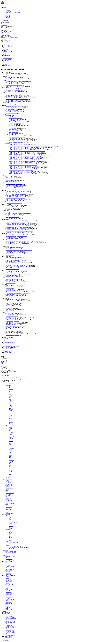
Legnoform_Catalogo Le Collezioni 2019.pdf (16, 234)
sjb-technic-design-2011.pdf (12, 321)
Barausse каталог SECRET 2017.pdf (14, 101)
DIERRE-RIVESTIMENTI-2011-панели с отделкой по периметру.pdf (25, 162)
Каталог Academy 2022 (11, 73)
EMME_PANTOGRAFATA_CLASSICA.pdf (16, 317)
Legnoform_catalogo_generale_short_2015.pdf (16, 236)
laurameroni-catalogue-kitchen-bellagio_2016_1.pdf (17, 223)
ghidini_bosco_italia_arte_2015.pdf (14, 203)
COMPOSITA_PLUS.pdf (12, 314)
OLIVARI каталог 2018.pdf (12, 269)
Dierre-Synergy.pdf (13, 119)
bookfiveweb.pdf (10, 279)
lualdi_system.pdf (10, 255)
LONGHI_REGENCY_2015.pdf (13, 243)
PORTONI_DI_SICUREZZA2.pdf (14, 319)
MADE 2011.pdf (10, 288)
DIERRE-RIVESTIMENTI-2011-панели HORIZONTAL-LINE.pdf (24, 149)
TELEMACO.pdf (10, 327)
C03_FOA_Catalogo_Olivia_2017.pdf (15, 195)
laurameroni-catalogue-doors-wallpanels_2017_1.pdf (18, 222)
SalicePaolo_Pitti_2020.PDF (12, 299)
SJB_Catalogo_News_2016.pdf (13, 322)
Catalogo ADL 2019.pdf (11, 77)
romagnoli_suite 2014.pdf (12, 295)
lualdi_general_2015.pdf (11, 251)
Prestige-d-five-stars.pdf (14, 125)
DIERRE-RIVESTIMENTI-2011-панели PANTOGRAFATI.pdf (24, 152)
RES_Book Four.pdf (10, 283)
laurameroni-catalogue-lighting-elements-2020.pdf (17, 225)
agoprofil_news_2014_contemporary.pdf (15, 85)
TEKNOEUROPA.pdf (11, 326)
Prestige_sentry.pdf (13, 132)
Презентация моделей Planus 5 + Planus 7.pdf (17, 333)
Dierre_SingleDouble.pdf (14, 121)
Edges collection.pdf (10, 247)
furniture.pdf (9, 110)
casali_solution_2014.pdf (11, 107)
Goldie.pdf (8, 307)
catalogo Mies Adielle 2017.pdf (13, 78)
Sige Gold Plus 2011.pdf (11, 310)
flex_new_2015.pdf (10, 187)
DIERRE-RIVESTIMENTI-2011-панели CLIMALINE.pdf (22, 148)
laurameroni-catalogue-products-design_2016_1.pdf (17, 228)
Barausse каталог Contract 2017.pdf (14, 100)
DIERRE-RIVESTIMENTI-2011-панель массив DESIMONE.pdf (24, 167)
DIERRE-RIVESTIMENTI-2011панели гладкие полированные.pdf (25, 172)
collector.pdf (9, 304)
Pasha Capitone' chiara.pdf (12, 289)
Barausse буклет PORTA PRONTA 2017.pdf (16, 97)
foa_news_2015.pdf (10, 200)
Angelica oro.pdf (10, 286)
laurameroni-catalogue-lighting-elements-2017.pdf (17, 224)
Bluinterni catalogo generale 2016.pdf (14, 104)
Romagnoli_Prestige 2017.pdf (13, 294)
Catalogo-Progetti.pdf (11, 214)
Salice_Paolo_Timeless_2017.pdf (13, 300)
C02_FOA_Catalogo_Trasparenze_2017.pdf (16, 194)
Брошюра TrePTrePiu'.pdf (12, 330)
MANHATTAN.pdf (10, 218)
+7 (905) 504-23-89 (5, 32)
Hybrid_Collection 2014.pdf (12, 113)
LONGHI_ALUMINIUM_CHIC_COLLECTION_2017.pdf (20, 241)
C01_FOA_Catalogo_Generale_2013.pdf (15, 191)
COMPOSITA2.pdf (10, 313)
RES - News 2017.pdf (11, 280)
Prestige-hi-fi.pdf (13, 127)
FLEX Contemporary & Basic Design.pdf (15, 184)
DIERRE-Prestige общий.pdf (15, 118)
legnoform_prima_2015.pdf (12, 238)
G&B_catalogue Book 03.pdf (12, 205)
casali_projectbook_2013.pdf (12, 106)
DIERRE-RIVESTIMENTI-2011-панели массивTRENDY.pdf (23, 161)
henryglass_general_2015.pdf (12, 217)
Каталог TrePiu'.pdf (10, 332)
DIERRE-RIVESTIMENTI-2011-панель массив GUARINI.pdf (23, 168)
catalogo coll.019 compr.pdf (12, 271)
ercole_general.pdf (10, 177)
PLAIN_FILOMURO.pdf (12, 318)
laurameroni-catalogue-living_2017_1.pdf (15, 227)
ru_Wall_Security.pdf (14, 133)
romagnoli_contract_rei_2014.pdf (13, 293)
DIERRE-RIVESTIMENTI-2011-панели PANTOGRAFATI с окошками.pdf (27, 151)
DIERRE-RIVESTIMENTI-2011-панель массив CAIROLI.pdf (23, 166)
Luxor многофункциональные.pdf (17, 138)
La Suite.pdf (9, 308)
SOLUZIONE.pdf (10, 324)
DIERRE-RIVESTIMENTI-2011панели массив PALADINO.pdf (24, 173)
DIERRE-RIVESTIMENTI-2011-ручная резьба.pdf (21, 170)
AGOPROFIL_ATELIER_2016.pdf (14, 82)
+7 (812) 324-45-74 (5, 41)
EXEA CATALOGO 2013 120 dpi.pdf (15, 86)
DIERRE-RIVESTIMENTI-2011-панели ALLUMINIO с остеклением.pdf (26, 147)
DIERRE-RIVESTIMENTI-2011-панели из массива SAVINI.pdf (24, 158)
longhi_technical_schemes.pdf (13, 245)
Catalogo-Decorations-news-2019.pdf (14, 213)
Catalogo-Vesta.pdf (10, 215)
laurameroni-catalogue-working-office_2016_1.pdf (17, 229)
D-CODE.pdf (12, 116)
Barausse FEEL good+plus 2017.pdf (14, 96)
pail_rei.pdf (8, 275)
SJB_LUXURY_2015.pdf (12, 323)
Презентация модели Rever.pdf (13, 335)
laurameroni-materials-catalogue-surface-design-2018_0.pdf (19, 231)
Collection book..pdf (10, 109)
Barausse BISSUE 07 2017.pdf (13, 95)
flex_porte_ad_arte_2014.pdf (12, 189)
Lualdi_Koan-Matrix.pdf (11, 253)
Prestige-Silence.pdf (13, 128)
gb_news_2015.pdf (10, 208)
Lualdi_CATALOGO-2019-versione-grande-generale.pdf (19, 250)
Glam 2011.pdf (9, 305)
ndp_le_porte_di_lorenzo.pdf (12, 260)
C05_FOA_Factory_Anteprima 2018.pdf (15, 198)
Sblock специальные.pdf (15, 142)
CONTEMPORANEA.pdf (12, 316)
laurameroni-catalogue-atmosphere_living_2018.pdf (17, 220)
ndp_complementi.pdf (11, 257)
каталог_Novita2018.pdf (12, 297)
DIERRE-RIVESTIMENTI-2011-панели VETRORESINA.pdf (23, 153)
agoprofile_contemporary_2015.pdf (14, 81)
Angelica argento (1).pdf (11, 285)
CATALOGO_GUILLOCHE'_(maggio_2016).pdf (17, 266)
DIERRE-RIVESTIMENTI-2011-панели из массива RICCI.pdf (24, 157)
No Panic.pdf (12, 123)
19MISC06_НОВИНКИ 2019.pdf (14, 94)
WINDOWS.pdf (10, 181)
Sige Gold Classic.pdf (11, 309)
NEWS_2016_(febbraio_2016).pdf (14, 267)
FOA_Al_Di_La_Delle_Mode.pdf (14, 199)
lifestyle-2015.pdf (10, 209)
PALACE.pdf (12, 124)
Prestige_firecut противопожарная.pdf (18, 140)
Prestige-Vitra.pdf (13, 129)
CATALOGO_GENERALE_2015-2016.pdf (16, 265)
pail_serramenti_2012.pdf (12, 276)
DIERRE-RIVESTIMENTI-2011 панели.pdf (19, 144)
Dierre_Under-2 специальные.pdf (17, 137)
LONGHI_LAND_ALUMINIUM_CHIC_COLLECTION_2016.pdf (22, 242)
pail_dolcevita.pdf (10, 272)
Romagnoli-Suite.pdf (11, 290)
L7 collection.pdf (10, 248)
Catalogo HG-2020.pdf (11, 212)
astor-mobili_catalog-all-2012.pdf (13, 88)
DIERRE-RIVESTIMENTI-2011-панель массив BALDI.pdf (23, 165)
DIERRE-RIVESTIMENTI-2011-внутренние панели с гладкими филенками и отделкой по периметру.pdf (34, 146)
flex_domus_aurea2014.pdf (12, 185)
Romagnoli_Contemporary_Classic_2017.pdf (16, 291)
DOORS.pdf (9, 176)
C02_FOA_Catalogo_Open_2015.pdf (14, 192)
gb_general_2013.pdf (11, 206)
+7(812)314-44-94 (5, 37)
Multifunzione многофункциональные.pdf (19, 139)
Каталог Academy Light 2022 (13, 74)
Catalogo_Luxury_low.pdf (12, 91)
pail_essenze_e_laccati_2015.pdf (13, 274)
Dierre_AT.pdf (12, 120)
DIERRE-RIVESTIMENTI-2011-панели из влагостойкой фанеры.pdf (25, 156)
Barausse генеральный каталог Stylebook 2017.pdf (18, 99)
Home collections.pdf (11, 111)
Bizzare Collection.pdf (11, 303)
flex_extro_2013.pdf (10, 186)
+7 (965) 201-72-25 (5, 29)
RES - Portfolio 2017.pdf (11, 281)
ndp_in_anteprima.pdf (11, 258)
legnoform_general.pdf (11, 237)
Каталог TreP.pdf (10, 331)
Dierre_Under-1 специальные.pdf (17, 135)
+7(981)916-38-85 (13, 37)
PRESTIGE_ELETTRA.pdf (15, 130)
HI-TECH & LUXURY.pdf (12, 179)
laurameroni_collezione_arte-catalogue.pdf (15, 232)
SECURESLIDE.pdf (11, 180)
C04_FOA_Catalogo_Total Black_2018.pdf (16, 196)
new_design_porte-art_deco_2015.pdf (14, 262)
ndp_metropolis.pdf (10, 261)
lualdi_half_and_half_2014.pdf (13, 252)
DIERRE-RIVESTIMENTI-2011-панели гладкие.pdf (21, 154)
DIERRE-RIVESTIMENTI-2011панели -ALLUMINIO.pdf (23, 171)
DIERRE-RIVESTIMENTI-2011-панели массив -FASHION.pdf (24, 159)
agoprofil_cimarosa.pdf (11, 83)
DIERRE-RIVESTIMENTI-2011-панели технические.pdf (22, 163)
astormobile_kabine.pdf (11, 90)
